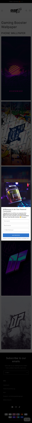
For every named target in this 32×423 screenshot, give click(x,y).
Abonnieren (16, 235)
